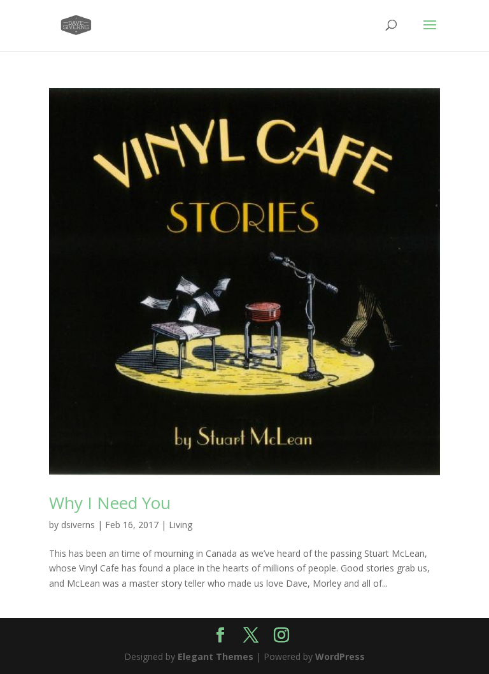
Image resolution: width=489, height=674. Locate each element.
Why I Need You (110, 502)
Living (180, 525)
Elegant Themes (215, 656)
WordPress (340, 656)
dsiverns (78, 525)
